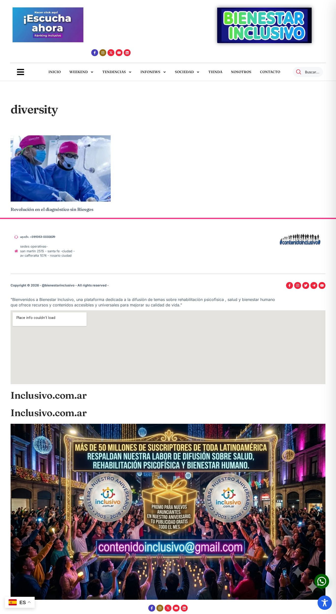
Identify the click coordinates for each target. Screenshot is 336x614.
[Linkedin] (127, 52)
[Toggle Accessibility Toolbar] (324, 602)
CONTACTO (270, 72)
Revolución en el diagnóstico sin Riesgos (52, 209)
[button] (321, 581)
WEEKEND (78, 72)
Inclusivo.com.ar (49, 395)
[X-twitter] (110, 52)
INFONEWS (150, 72)
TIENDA (215, 72)
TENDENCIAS (114, 72)
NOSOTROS (241, 72)
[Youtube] (119, 52)
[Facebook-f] (94, 52)
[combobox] (308, 72)
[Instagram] (102, 52)
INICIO (54, 72)
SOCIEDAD (184, 72)
